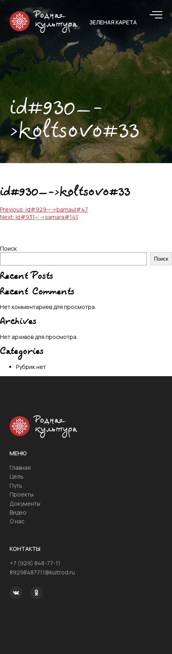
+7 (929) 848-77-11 (35, 563)
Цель (17, 476)
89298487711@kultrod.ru (42, 572)
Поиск (8, 248)
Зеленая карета (113, 22)
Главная (20, 467)
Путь (16, 485)
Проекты (22, 494)
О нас (17, 521)
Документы (25, 503)
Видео (18, 512)
